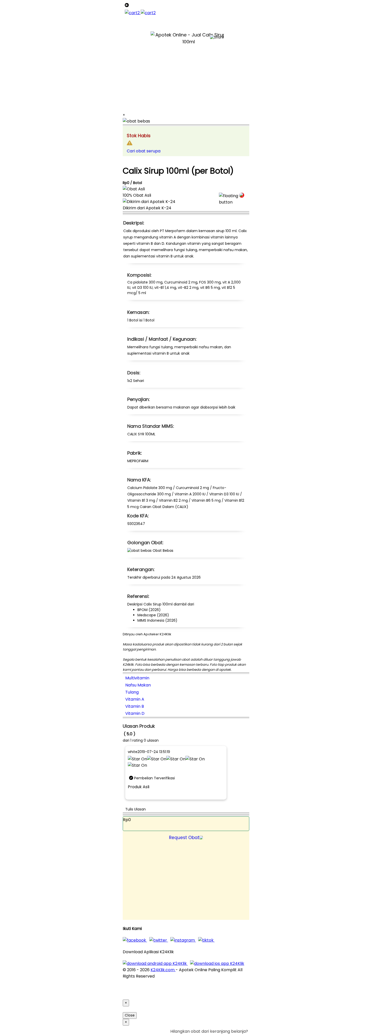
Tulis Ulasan (135, 809)
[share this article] (217, 37)
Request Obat (184, 838)
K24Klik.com (163, 970)
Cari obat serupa (143, 151)
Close (130, 1015)
